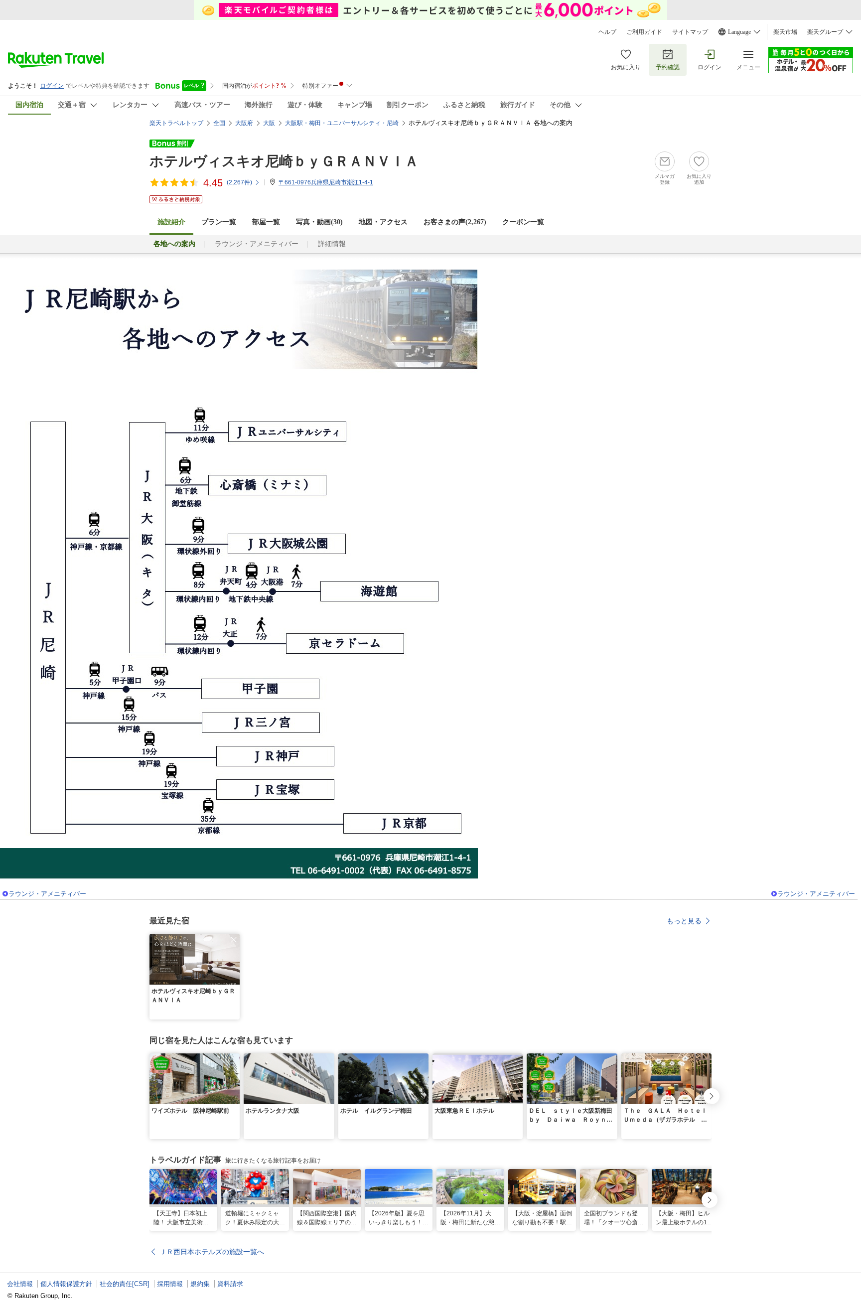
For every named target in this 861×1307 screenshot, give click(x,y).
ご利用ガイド (644, 31)
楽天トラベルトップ (176, 123)
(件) (239, 182)
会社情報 (20, 1284)
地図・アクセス (383, 222)
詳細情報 (332, 244)
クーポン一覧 (523, 222)
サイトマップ (690, 31)
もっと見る (684, 921)
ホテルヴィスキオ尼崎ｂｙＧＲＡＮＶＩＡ (284, 161)
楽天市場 (785, 31)
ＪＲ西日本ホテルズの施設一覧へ (211, 1252)
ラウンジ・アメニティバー (256, 244)
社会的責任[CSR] (124, 1284)
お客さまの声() (455, 222)
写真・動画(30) (319, 222)
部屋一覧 (266, 222)
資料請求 (230, 1284)
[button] (234, 940)
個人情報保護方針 (66, 1284)
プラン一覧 (218, 222)
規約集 (200, 1284)
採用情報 (170, 1284)
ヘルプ (607, 31)
